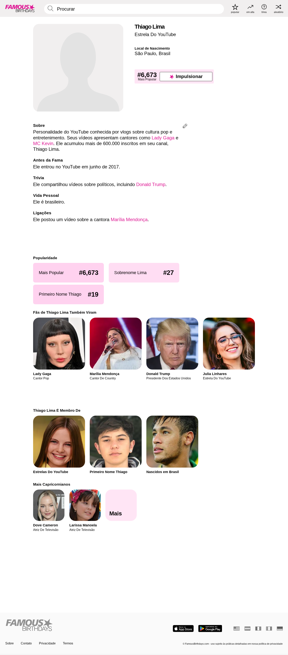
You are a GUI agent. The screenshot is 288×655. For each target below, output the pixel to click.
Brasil (164, 53)
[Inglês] (237, 628)
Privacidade (47, 643)
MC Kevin (43, 143)
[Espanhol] (248, 628)
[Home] (73, 625)
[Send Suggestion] (185, 126)
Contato (26, 643)
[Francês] (258, 628)
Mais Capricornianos (51, 484)
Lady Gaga (163, 137)
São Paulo (145, 53)
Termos (68, 643)
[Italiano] (269, 628)
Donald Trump (150, 184)
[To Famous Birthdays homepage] (20, 8)
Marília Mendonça (129, 219)
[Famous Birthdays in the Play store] (210, 628)
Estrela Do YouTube (155, 34)
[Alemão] (280, 628)
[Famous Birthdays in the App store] (183, 628)
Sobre (9, 643)
